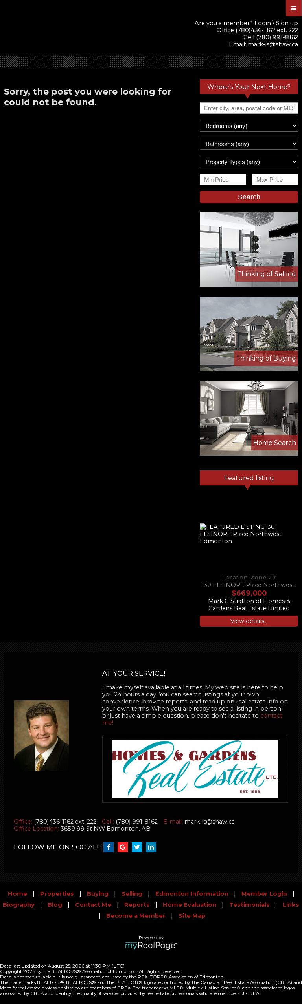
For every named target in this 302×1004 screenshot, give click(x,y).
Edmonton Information (191, 893)
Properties (57, 893)
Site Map (192, 915)
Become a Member (136, 915)
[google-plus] (125, 847)
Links (291, 904)
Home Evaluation (189, 904)
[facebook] (110, 847)
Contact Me (93, 904)
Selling (132, 893)
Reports (137, 904)
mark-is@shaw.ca (273, 44)
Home (17, 893)
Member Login (264, 893)
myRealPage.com (151, 945)
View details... (249, 621)
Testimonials (249, 904)
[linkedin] (153, 847)
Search (249, 197)
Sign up (287, 23)
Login (262, 23)
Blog (55, 904)
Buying (98, 893)
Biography (19, 904)
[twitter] (139, 847)
